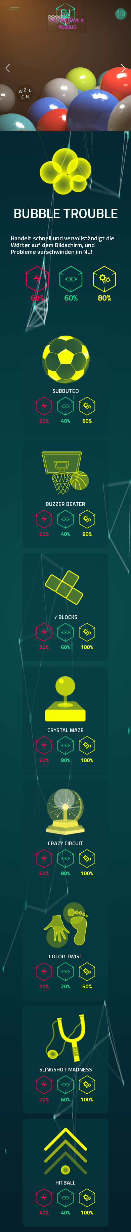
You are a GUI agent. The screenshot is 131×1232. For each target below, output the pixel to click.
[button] (121, 14)
